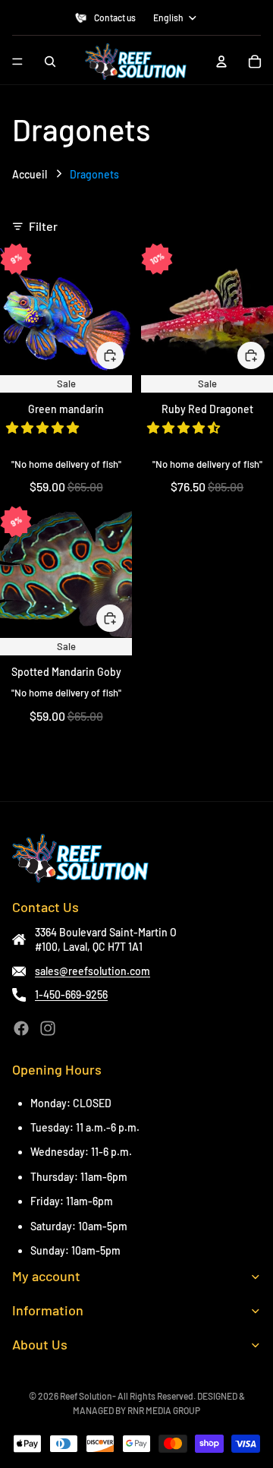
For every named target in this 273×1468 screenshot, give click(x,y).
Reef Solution (86, 1396)
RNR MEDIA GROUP (163, 1410)
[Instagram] (48, 1028)
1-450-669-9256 (71, 994)
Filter (43, 226)
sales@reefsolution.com (92, 970)
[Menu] (17, 61)
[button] (43, 428)
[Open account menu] (221, 61)
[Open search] (50, 61)
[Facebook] (21, 1028)
